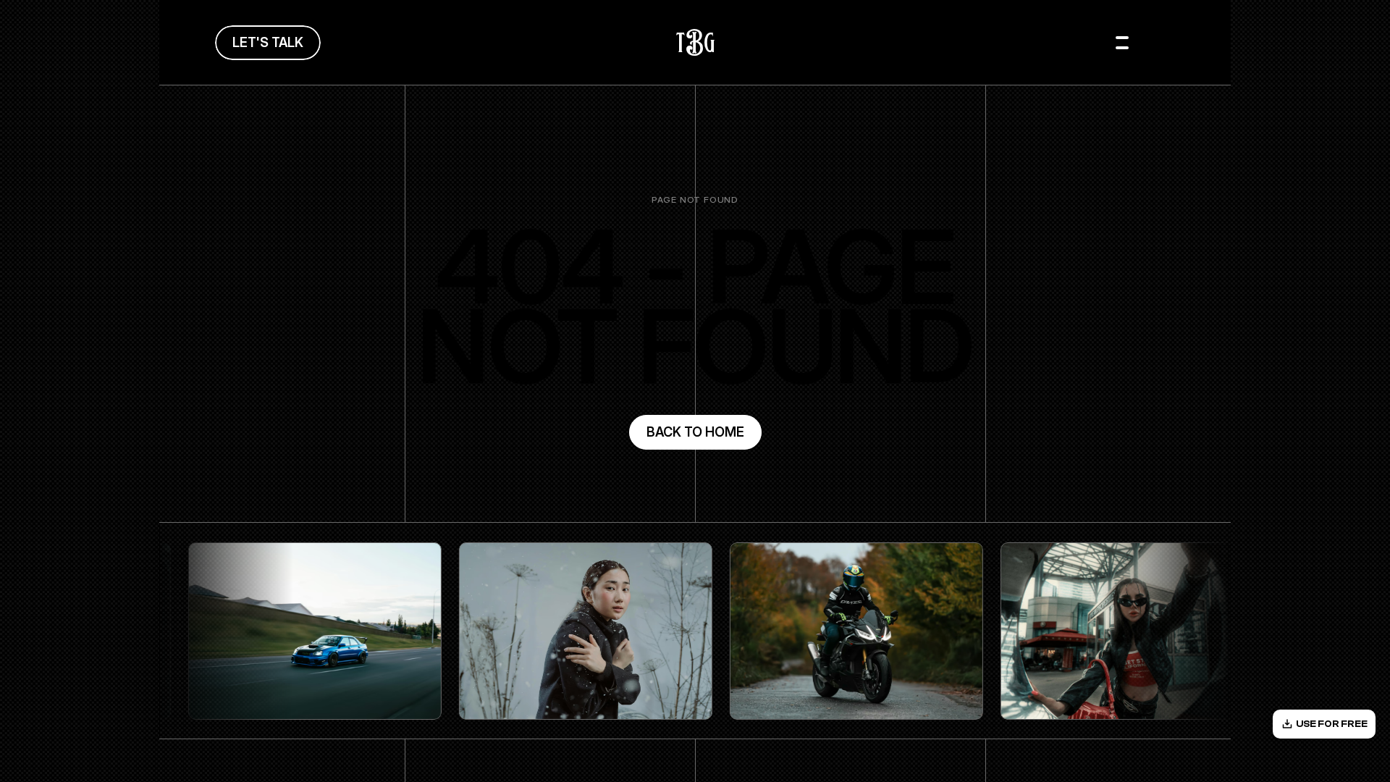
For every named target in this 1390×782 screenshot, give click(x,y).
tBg (695, 42)
